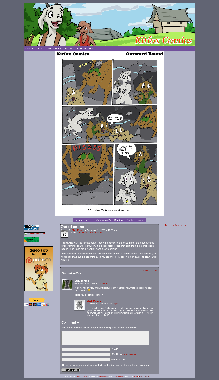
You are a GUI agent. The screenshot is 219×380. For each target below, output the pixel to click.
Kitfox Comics (109, 24)
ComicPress (118, 376)
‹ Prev (89, 220)
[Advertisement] (41, 333)
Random (118, 220)
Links (39, 48)
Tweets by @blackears (175, 225)
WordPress (103, 376)
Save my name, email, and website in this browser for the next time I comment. (108, 365)
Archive (68, 48)
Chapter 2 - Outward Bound (90, 233)
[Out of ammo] (109, 215)
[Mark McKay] (79, 310)
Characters (53, 48)
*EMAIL (123, 354)
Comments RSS (150, 270)
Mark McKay (77, 230)
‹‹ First (78, 220)
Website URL (118, 359)
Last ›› (140, 220)
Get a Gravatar (129, 354)
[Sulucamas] (67, 284)
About (29, 48)
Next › (130, 220)
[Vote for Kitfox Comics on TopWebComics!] (31, 229)
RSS (136, 376)
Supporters (84, 48)
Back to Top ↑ (145, 376)
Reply (104, 283)
